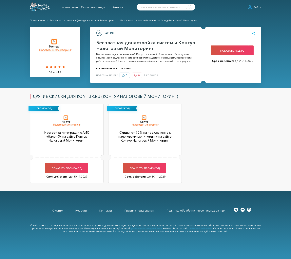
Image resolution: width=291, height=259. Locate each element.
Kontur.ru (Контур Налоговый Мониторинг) (91, 20)
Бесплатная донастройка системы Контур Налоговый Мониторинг (158, 20)
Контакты (105, 210)
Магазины (56, 20)
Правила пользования (139, 210)
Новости (81, 210)
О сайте (57, 210)
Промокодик (37, 20)
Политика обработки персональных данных (196, 210)
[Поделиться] (253, 33)
